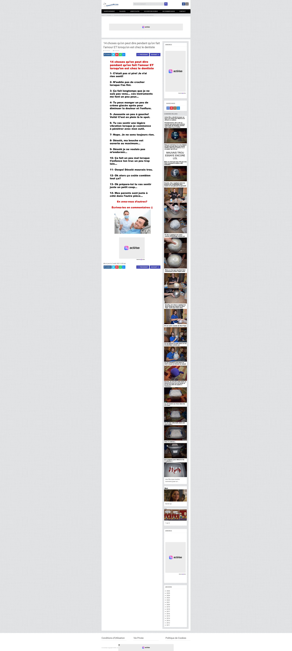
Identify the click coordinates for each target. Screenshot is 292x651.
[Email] (178, 108)
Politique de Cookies (176, 638)
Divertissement (109, 11)
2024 (168, 595)
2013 (168, 620)
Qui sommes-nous (168, 11)
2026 (168, 591)
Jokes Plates (134, 11)
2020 (168, 604)
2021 (168, 602)
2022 (168, 600)
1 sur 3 (167, 523)
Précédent (143, 54)
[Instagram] (174, 108)
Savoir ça (168, 504)
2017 (168, 611)
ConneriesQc (107, 50)
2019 (168, 607)
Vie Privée (139, 638)
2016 (168, 614)
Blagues (122, 11)
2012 (168, 623)
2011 (168, 625)
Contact (182, 11)
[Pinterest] (171, 108)
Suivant (154, 54)
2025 (168, 593)
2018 (168, 609)
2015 (168, 616)
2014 (168, 618)
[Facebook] (168, 108)
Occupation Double (151, 11)
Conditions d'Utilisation (113, 638)
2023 (168, 598)
